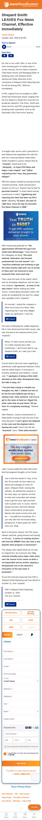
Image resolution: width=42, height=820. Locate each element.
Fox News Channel (21, 797)
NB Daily (16, 801)
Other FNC (26, 801)
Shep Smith (6, 797)
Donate (34, 807)
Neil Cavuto (24, 794)
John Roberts (7, 794)
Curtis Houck (8, 35)
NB (16, 794)
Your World (6, 801)
